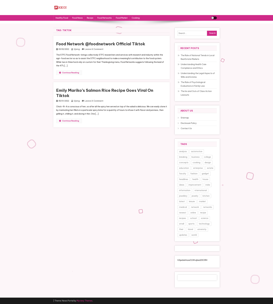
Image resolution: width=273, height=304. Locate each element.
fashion (193, 173)
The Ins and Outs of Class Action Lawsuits (196, 93)
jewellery (183, 196)
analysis (183, 151)
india (207, 185)
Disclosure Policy (189, 123)
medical (183, 207)
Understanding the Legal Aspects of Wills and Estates (198, 75)
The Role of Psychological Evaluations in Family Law (193, 84)
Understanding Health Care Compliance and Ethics (193, 66)
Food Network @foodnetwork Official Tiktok (100, 43)
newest (182, 212)
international (201, 190)
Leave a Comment (94, 49)
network (195, 207)
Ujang (77, 49)
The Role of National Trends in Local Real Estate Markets (197, 57)
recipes (182, 218)
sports (191, 223)
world (194, 235)
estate (210, 168)
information (184, 190)
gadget (205, 173)
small (181, 223)
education (184, 168)
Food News (77, 18)
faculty (182, 173)
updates (183, 235)
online (193, 212)
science (204, 218)
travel (190, 229)
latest (182, 201)
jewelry (195, 196)
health (195, 179)
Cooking (136, 18)
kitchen (206, 196)
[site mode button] (214, 17)
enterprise (198, 168)
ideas (181, 185)
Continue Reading (70, 72)
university (201, 229)
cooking (196, 162)
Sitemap (185, 117)
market (202, 201)
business (196, 157)
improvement (195, 185)
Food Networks (104, 18)
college (207, 157)
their (181, 229)
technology (204, 223)
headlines (183, 179)
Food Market (122, 18)
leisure (192, 201)
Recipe (90, 18)
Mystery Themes (84, 300)
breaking (183, 157)
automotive (196, 151)
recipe (203, 212)
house (205, 179)
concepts (183, 162)
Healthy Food (62, 18)
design (208, 162)
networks (207, 207)
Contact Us (186, 128)
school (193, 218)
